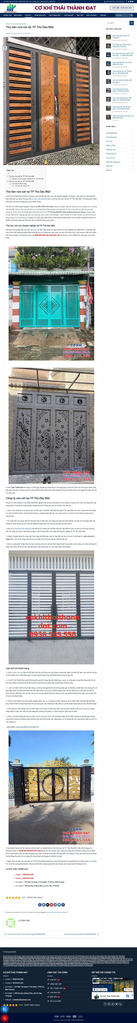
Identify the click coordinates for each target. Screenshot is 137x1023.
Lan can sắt (69, 15)
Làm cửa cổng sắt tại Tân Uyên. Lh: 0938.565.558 (121, 99)
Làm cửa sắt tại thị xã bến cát (27, 727)
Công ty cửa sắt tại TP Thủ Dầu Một (21, 181)
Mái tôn (80, 15)
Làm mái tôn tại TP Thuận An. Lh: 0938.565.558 (121, 72)
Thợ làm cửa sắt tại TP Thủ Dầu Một (21, 176)
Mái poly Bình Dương (113, 962)
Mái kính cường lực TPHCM (85, 962)
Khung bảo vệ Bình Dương (68, 960)
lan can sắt (121, 960)
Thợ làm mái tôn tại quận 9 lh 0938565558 (80, 934)
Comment (115, 120)
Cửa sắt (28, 15)
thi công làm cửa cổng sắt (21, 529)
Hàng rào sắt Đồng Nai (36, 960)
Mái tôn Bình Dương (41, 965)
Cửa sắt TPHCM (78, 957)
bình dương (8, 957)
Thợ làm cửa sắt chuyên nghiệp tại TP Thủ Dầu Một (28, 179)
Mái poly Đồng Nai (18, 965)
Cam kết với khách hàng (19, 183)
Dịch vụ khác (91, 15)
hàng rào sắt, (35, 230)
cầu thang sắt (19, 957)
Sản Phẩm (18, 15)
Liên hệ (103, 15)
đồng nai (65, 912)
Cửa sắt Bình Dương (19, 24)
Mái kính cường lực (113, 162)
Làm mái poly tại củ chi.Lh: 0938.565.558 (122, 63)
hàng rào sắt (89, 861)
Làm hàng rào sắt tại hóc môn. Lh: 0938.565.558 (121, 108)
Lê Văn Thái (26, 33)
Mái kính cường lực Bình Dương (61, 962)
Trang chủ (7, 15)
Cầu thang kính (111, 133)
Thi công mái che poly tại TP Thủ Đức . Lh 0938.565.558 (123, 54)
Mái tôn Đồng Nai (70, 965)
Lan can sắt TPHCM (24, 962)
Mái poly (109, 166)
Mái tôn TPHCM (56, 965)
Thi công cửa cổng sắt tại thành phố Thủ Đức (121, 46)
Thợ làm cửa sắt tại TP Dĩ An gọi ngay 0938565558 (26, 934)
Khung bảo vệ (111, 154)
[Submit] (131, 15)
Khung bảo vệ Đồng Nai (106, 960)
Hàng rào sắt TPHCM (18, 960)
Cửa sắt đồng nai (56, 912)
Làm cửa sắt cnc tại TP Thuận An (121, 37)
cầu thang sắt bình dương (35, 957)
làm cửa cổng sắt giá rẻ (42, 199)
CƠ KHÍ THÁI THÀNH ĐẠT (22, 186)
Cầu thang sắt (55, 15)
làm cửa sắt (18, 672)
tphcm (81, 965)
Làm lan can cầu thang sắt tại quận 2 (122, 81)
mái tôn (29, 965)
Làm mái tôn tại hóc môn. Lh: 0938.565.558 (123, 117)
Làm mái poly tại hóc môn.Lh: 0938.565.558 (120, 90)
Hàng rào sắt (40, 15)
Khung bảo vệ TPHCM (88, 960)
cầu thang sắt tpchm (54, 957)
